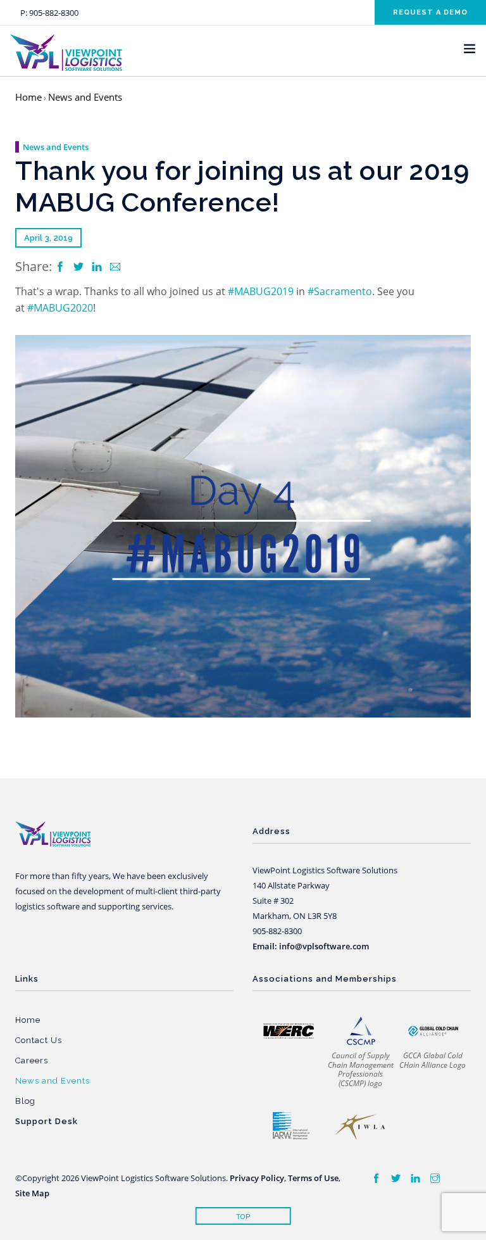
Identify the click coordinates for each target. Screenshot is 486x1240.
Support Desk (46, 1121)
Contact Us (38, 1040)
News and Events (85, 97)
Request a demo (430, 12)
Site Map (32, 1193)
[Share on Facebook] (61, 267)
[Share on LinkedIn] (98, 267)
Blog (25, 1101)
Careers (31, 1060)
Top (243, 1217)
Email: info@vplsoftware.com (310, 946)
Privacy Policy (257, 1178)
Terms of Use (313, 1178)
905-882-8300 (53, 12)
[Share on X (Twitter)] (79, 267)
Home (28, 97)
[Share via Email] (115, 267)
